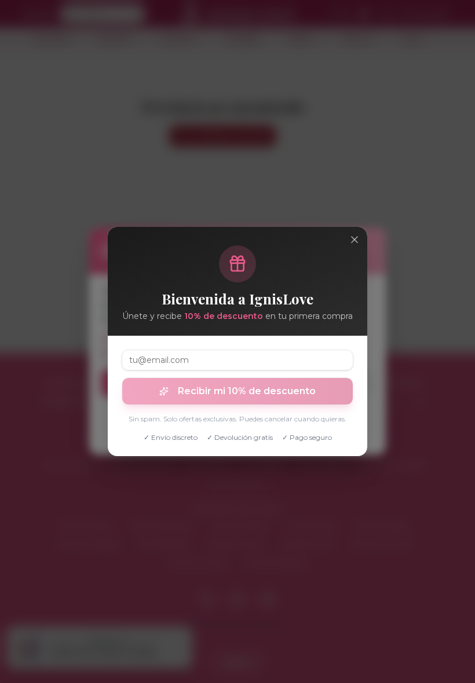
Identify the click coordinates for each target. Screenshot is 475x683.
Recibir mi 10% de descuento (247, 390)
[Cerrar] (354, 239)
